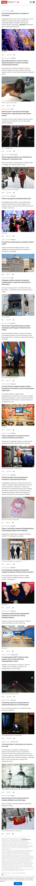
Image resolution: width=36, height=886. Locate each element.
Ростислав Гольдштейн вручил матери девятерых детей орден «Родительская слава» (16, 328)
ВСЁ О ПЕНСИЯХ (14, 154)
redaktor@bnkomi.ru (26, 839)
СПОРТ (12, 109)
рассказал (22, 24)
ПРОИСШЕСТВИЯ (14, 654)
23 (4, 54)
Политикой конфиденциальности (21, 879)
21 (4, 471)
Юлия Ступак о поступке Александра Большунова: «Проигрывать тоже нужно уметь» (16, 113)
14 (4, 105)
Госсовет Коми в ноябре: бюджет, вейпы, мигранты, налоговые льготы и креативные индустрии (18, 388)
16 (4, 151)
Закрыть (18, 883)
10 (4, 192)
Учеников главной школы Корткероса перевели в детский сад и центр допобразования (15, 615)
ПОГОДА (12, 795)
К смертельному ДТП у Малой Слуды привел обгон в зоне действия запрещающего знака (15, 659)
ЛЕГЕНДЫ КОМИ (14, 741)
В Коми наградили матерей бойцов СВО (16, 198)
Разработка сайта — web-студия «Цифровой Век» (14, 873)
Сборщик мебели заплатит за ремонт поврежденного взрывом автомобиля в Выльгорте (16, 282)
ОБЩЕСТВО (13, 58)
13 (4, 429)
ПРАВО (12, 11)
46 (4, 738)
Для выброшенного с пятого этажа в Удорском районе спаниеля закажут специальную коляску (15, 63)
